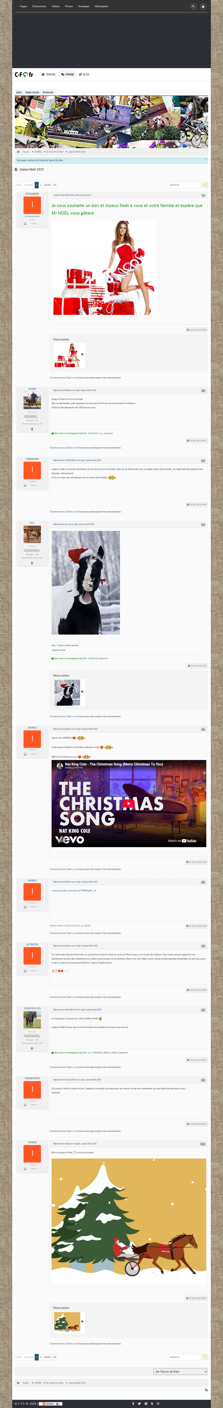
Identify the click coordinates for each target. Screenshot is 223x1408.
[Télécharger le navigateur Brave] (50, 1404)
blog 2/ (61, 645)
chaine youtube (71, 645)
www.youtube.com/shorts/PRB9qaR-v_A (74, 890)
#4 (203, 524)
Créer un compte (75, 377)
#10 (203, 1144)
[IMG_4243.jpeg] (129, 1220)
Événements (39, 6)
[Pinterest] (146, 1404)
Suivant (47, 185)
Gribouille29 (93, 433)
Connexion (56, 377)
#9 (203, 1080)
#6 (203, 882)
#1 (203, 195)
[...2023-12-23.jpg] (104, 267)
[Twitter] (139, 1404)
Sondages (83, 6)
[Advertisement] (111, 41)
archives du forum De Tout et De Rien (45, 160)
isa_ (101, 433)
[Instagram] (158, 1404)
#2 (203, 390)
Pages (23, 6)
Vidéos (55, 6)
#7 (203, 946)
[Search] (193, 6)
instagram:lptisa (58, 650)
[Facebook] (133, 1404)
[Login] (203, 6)
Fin (54, 185)
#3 (203, 460)
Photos (69, 6)
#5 (203, 729)
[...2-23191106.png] (86, 582)
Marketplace (102, 6)
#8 (203, 1010)
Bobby (32, 389)
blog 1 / (55, 645)
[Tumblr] (152, 1404)
